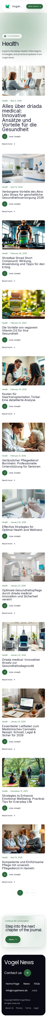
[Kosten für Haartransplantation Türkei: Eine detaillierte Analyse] (23, 370)
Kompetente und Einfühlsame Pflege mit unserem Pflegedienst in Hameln (22, 865)
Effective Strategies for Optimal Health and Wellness (22, 528)
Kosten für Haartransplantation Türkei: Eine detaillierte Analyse (21, 397)
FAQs (37, 983)
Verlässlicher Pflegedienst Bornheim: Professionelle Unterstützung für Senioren (21, 463)
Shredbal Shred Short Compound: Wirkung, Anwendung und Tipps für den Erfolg (23, 262)
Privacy (19, 1008)
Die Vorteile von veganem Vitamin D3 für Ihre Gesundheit (19, 330)
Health (5, 101)
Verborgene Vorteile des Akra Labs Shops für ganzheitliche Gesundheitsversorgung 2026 (23, 194)
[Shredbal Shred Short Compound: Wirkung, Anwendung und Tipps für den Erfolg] (23, 234)
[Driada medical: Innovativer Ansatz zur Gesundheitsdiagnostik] (23, 636)
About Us (9, 1008)
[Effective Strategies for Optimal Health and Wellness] (23, 503)
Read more (7, 144)
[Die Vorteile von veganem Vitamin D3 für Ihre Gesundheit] (23, 304)
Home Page (12, 983)
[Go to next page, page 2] (34, 893)
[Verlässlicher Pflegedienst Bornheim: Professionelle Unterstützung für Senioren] (23, 437)
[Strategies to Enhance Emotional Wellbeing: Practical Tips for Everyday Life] (23, 772)
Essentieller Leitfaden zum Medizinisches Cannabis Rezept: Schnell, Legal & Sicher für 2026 (20, 730)
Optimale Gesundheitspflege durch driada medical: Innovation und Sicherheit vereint (22, 595)
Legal (36, 1008)
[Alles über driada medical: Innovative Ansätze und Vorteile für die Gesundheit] (23, 81)
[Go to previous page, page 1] (13, 893)
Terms (28, 1008)
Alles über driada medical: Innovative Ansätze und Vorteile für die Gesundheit (22, 117)
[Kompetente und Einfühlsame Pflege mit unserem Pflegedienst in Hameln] (23, 838)
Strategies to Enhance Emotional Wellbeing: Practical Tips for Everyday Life (23, 798)
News (11, 939)
